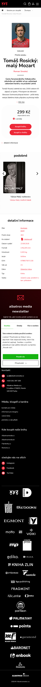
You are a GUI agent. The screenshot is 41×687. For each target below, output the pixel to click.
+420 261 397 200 (14, 381)
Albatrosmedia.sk (8, 440)
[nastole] (29, 573)
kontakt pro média (8, 408)
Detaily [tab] (19, 326)
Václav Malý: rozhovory (21, 196)
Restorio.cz (6, 448)
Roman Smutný (20, 71)
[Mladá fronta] (10, 637)
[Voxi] (31, 531)
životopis (24, 228)
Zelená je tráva (26, 269)
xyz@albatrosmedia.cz (15, 376)
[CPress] (28, 557)
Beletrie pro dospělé (14, 10)
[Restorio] (20, 665)
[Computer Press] (27, 545)
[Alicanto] (14, 595)
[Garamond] (28, 637)
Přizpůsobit (19, 363)
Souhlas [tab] (7, 326)
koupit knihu (20, 126)
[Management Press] (14, 545)
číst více (21, 102)
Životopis (27, 10)
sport (22, 231)
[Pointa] (20, 626)
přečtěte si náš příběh (10, 420)
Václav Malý (15, 200)
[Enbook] (20, 655)
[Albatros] (32, 520)
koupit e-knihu (20, 132)
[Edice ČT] (29, 595)
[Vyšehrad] (11, 573)
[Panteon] (20, 606)
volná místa (6, 416)
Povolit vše (20, 357)
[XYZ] (14, 492)
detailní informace (11, 143)
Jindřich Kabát (25, 200)
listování (20, 51)
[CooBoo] (20, 531)
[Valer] (9, 507)
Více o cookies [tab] (32, 326)
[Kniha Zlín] (20, 564)
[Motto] (10, 531)
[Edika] (13, 557)
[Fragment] (20, 588)
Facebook (10, 468)
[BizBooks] (26, 507)
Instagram (11, 463)
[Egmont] (14, 520)
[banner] (7, 3)
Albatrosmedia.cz (8, 436)
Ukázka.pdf (28, 239)
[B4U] (20, 581)
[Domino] (27, 492)
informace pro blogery (10, 412)
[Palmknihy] (20, 618)
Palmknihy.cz (6, 444)
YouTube (10, 473)
